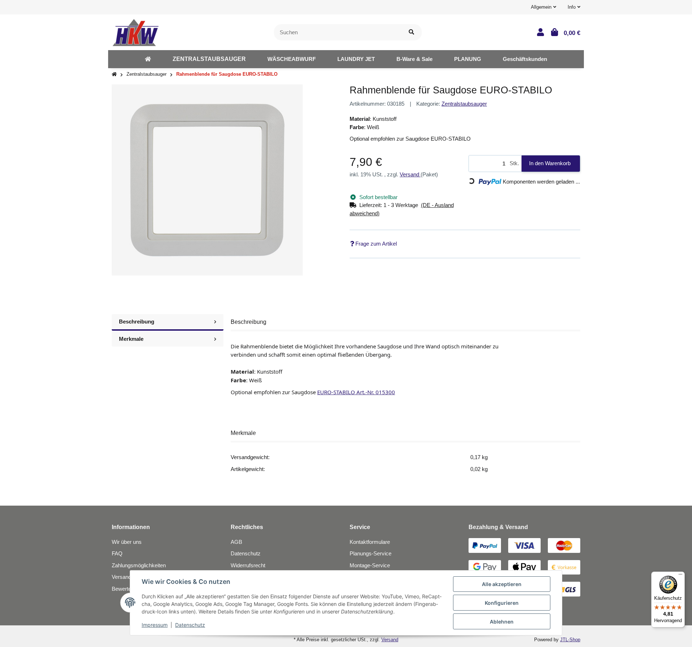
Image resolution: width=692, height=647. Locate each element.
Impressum (155, 625)
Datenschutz (246, 553)
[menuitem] (148, 59)
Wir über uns (127, 542)
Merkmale (131, 339)
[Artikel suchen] (411, 32)
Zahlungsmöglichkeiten (139, 565)
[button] (543, 7)
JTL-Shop (570, 639)
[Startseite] (114, 74)
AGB (236, 542)
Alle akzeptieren (502, 584)
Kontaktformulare (370, 542)
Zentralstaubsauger (464, 104)
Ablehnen (502, 622)
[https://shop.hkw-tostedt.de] (148, 59)
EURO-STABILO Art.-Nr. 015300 (356, 392)
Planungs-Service (370, 553)
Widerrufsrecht (248, 565)
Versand (410, 174)
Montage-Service (370, 565)
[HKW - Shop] (135, 31)
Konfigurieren (502, 603)
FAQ (117, 553)
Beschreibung (136, 321)
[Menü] (680, 576)
